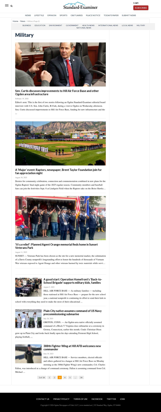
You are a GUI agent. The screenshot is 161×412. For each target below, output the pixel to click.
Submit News (129, 15)
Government (72, 25)
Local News (127, 25)
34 (81, 377)
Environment (55, 25)
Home (15, 21)
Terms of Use (80, 399)
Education (40, 25)
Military (141, 25)
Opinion (51, 15)
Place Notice (93, 15)
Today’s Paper (111, 15)
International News (108, 25)
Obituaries (77, 15)
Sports (63, 15)
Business (27, 25)
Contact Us (42, 399)
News (28, 15)
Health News (88, 25)
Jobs (122, 399)
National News (84, 28)
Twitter (111, 399)
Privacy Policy (61, 399)
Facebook (97, 399)
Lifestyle (39, 15)
